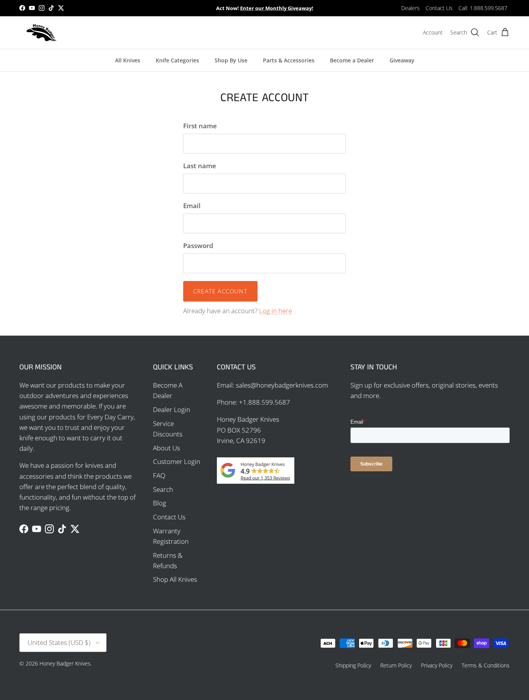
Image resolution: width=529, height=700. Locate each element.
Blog (159, 502)
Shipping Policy (353, 665)
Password (198, 245)
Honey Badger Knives (65, 663)
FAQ (159, 475)
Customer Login (176, 461)
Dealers (410, 8)
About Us (166, 447)
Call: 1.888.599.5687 (483, 8)
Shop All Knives (175, 579)
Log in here (275, 310)
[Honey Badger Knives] (41, 32)
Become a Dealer (352, 60)
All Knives (127, 60)
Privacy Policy (436, 665)
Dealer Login (171, 409)
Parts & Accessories (288, 60)
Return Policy (396, 665)
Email (192, 205)
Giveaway (402, 60)
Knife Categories (177, 60)
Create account (220, 291)
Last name (199, 165)
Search (163, 489)
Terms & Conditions (486, 665)
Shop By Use (231, 60)
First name (200, 125)
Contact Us (439, 8)
